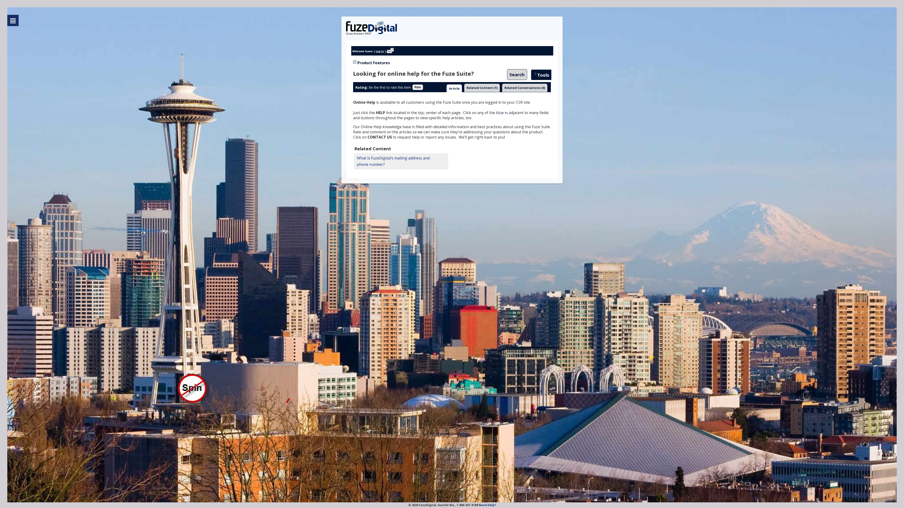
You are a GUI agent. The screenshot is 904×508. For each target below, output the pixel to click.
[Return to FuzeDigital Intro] (13, 20)
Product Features (373, 62)
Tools (543, 75)
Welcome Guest (362, 51)
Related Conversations (524, 88)
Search (517, 75)
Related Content (482, 88)
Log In (380, 51)
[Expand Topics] (354, 62)
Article (454, 88)
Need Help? (487, 505)
